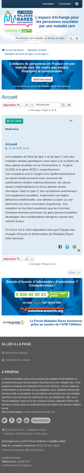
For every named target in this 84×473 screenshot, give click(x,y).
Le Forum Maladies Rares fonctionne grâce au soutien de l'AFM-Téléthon (56, 322)
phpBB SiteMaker (11, 457)
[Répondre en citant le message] (71, 120)
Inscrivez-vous (42, 79)
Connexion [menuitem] (65, 3)
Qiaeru (41, 450)
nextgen (55, 445)
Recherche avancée (16, 352)
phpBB (22, 441)
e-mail (37, 302)
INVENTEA (42, 445)
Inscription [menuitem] (48, 3)
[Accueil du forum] (18, 19)
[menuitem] (10, 465)
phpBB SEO (24, 461)
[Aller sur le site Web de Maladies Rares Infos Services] (42, 310)
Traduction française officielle (18, 450)
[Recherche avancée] (77, 38)
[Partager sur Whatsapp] (74, 246)
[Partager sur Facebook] (60, 246)
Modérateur (12, 129)
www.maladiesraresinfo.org (40, 412)
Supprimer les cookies (17, 360)
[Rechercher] (71, 38)
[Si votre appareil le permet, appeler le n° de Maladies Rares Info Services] (42, 294)
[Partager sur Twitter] (67, 246)
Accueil (9, 97)
